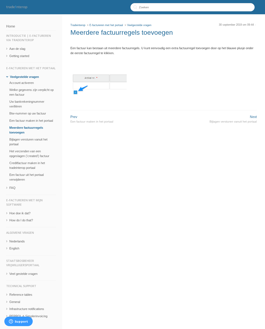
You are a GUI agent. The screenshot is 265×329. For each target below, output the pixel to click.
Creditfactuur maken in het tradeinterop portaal (27, 165)
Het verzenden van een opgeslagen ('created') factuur (29, 153)
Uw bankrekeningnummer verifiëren (26, 104)
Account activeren (21, 83)
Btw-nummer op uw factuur (27, 113)
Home (10, 26)
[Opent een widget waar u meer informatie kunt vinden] (18, 322)
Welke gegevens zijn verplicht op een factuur (31, 92)
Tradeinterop (77, 25)
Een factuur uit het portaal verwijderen (26, 177)
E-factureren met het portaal (106, 25)
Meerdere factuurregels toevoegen (26, 130)
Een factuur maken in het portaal (31, 120)
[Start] (16, 7)
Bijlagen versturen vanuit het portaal (28, 142)
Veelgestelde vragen (139, 25)
